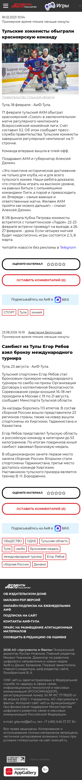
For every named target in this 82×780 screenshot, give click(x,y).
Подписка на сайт (20, 615)
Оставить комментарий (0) (41, 280)
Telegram (68, 247)
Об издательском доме (24, 594)
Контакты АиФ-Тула (21, 621)
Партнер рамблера (40, 759)
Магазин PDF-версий (21, 600)
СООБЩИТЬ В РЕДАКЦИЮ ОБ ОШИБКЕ (34, 637)
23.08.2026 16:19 (13, 332)
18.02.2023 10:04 (13, 17)
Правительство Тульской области (28, 97)
